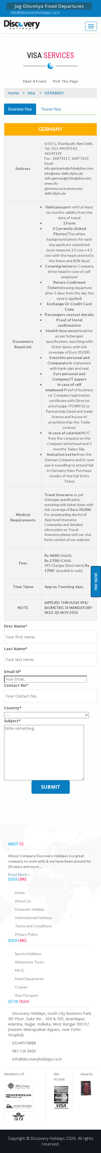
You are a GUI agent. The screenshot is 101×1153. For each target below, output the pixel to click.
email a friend (34, 81)
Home (20, 892)
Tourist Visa (51, 109)
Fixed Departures (29, 978)
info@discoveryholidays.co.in (35, 12)
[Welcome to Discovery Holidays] (25, 25)
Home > (16, 92)
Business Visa (20, 109)
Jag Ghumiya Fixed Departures (49, 6)
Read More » (19, 874)
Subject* (12, 720)
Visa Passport (26, 995)
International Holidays (33, 917)
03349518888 (24, 1042)
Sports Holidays (28, 953)
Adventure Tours (29, 962)
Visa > (34, 92)
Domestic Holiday (29, 909)
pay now (95, 581)
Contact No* (16, 685)
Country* (13, 707)
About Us (23, 901)
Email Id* (12, 671)
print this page (65, 81)
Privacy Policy (26, 934)
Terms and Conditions (33, 926)
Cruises (21, 987)
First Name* (15, 626)
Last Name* (15, 648)
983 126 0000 (24, 1051)
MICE (19, 970)
